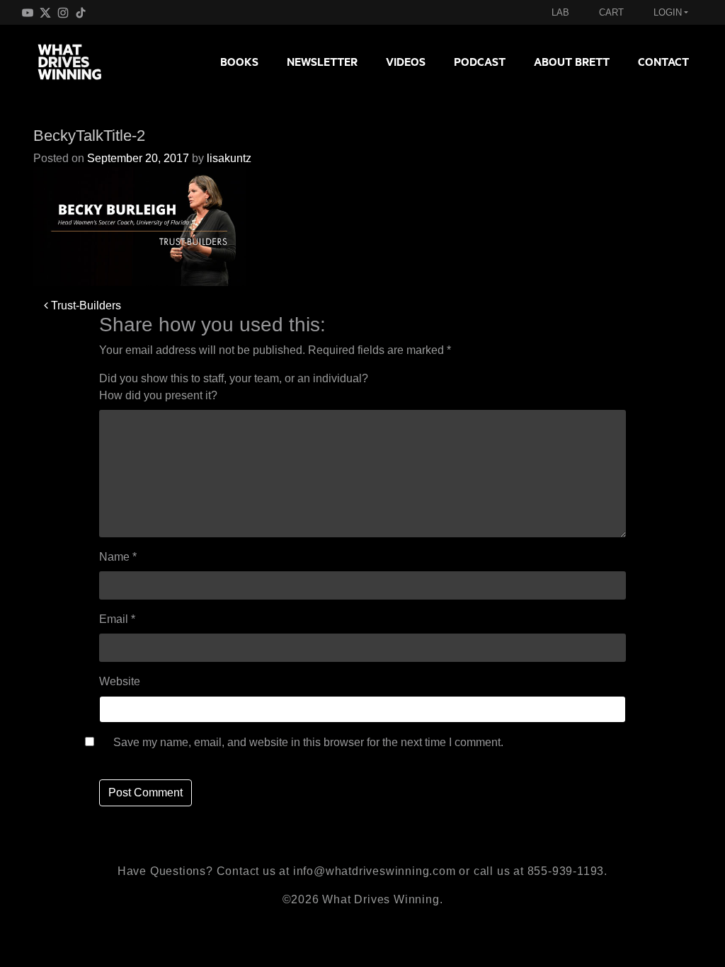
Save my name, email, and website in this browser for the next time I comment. (308, 742)
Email (117, 619)
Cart (611, 12)
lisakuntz (229, 158)
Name (118, 557)
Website (119, 681)
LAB (560, 12)
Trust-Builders (84, 305)
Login (667, 12)
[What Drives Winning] (75, 62)
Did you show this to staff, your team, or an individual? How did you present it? (233, 386)
